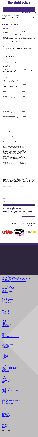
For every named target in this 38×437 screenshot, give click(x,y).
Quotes (3, 382)
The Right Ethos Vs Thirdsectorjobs (6, 404)
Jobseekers (3, 364)
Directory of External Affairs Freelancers (7, 324)
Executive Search (4, 333)
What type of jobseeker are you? (6, 415)
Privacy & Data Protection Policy (6, 379)
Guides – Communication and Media (7, 346)
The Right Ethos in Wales (5, 421)
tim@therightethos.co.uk (5, 24)
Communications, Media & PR (6, 314)
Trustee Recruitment (4, 409)
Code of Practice (25, 11)
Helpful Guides (4, 358)
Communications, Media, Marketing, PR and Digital (8, 315)
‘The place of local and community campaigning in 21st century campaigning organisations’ (14, 279)
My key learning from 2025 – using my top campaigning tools (10, 367)
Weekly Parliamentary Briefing (6, 413)
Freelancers (3, 342)
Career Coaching (4, 308)
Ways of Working (4, 411)
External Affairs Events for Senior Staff (7, 336)
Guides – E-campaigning (5, 347)
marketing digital (4, 365)
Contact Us (8, 11)
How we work (3, 427)
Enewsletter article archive (5, 331)
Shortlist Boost (30, 11)
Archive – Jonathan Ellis (5, 292)
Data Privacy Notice (4, 320)
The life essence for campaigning (6, 398)
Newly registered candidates (5, 370)
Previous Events (4, 378)
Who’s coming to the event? (5, 298)
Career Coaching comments (5, 309)
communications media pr (5, 313)
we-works (3, 412)
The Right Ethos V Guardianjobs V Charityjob (8, 403)
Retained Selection (4, 426)
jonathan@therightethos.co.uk (27, 12)
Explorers (3, 334)
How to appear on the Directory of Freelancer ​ (8, 360)
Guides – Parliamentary (5, 348)
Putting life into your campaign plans (6, 380)
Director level (3, 322)
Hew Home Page (4, 359)
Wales (3, 410)
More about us (29, 216)
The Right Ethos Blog (5, 401)
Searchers (3, 387)
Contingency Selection (5, 425)
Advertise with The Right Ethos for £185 (7, 291)
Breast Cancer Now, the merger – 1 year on (7, 297)
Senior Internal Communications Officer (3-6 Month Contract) (10, 390)
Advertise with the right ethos (5, 290)
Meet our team (4, 366)
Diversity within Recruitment (5, 325)
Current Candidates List (5, 319)
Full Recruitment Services (5, 345)
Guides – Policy (4, 357)
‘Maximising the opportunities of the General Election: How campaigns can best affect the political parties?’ (16, 278)
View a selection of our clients (31, 225)
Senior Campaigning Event (5, 389)
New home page (4, 369)
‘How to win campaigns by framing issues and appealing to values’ (10, 277)
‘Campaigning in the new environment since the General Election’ (10, 337)
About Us (3, 289)
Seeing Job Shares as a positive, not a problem (8, 388)
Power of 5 (3, 376)
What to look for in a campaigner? (6, 414)
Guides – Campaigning (5, 353)
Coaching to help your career (6, 310)
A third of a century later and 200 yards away (8, 288)
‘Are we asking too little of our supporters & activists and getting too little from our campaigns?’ (14, 276)
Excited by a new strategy (5, 332)
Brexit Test (3, 301)
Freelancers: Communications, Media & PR (7, 344)
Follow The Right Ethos (19, 204)
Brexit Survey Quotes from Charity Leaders (7, 299)
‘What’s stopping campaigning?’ (6, 280)
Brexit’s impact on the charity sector (6, 302)
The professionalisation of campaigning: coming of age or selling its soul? (11, 400)
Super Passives (4, 392)
